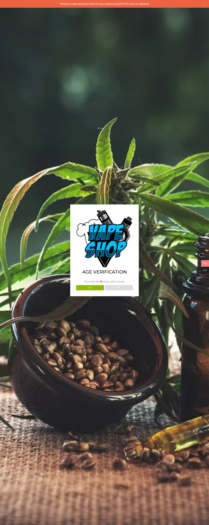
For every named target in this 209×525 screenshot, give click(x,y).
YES (90, 287)
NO (119, 287)
